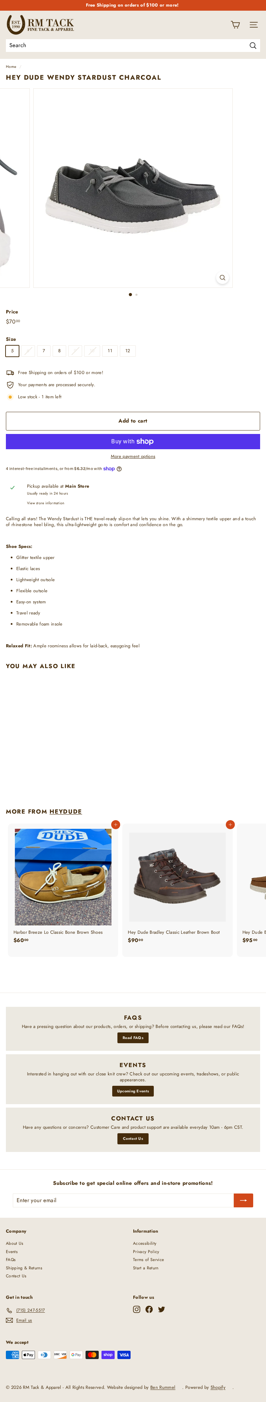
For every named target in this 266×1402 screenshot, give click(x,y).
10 (92, 350)
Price (12, 312)
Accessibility (144, 1243)
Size (11, 339)
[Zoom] (222, 277)
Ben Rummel (162, 1387)
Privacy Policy (146, 1252)
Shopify (218, 1387)
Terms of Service (148, 1260)
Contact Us (133, 1138)
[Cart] (235, 25)
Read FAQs (133, 1037)
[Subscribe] (243, 1200)
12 (127, 350)
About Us (15, 1243)
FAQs (11, 1260)
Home (11, 66)
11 (110, 350)
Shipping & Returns (24, 1268)
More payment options (133, 457)
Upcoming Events (133, 1091)
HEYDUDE (66, 811)
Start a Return (146, 1268)
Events (12, 1252)
